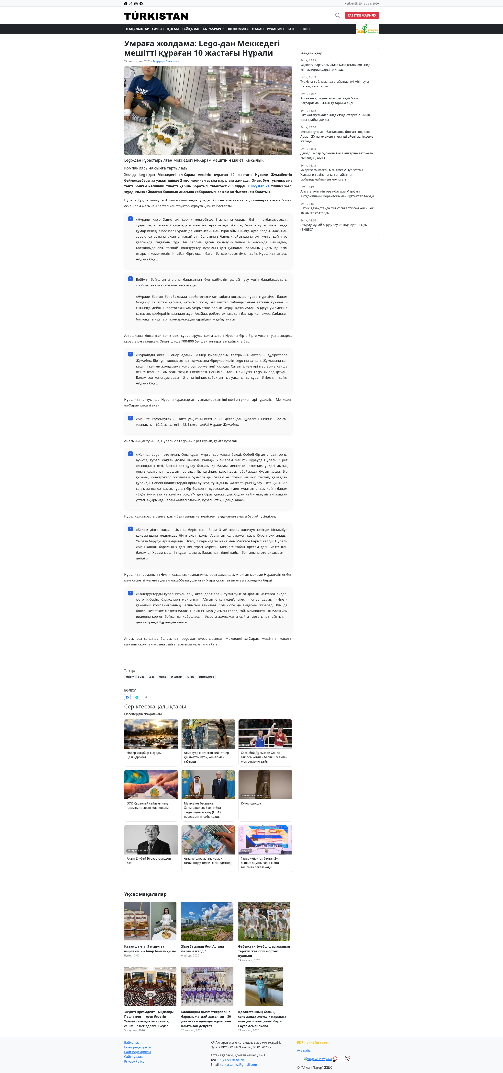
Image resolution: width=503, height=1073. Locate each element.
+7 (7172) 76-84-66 (230, 1060)
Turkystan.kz (259, 186)
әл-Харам (176, 677)
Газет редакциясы (137, 1047)
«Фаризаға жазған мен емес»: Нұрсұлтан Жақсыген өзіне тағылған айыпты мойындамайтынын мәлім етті (331, 174)
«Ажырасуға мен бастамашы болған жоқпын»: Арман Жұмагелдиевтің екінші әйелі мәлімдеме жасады (336, 136)
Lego (151, 677)
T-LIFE (291, 29)
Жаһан (258, 29)
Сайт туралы (133, 1056)
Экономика (238, 29)
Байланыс (131, 1042)
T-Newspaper (213, 29)
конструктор (206, 677)
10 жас (190, 677)
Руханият (275, 29)
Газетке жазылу (362, 15)
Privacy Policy (134, 1061)
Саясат (158, 29)
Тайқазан (190, 29)
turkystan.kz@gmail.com (238, 1064)
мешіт (130, 677)
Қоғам (173, 29)
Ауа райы (304, 1050)
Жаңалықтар (137, 29)
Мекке (162, 677)
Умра (141, 677)
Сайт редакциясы (137, 1052)
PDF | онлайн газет (313, 1042)
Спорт (304, 29)
